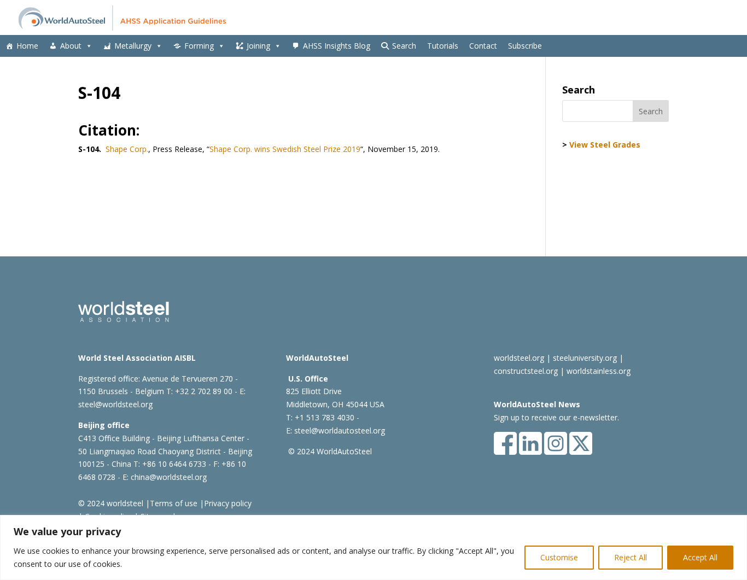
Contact (483, 45)
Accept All (700, 557)
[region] (373, 547)
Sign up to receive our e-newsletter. (556, 417)
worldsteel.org (519, 358)
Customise (559, 557)
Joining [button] (258, 45)
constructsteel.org (526, 371)
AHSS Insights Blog (336, 45)
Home (27, 45)
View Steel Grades (604, 144)
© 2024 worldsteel (110, 503)
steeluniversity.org (585, 358)
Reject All (630, 557)
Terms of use (173, 503)
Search (404, 45)
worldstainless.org (599, 371)
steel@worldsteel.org (115, 404)
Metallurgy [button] (132, 45)
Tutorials (442, 45)
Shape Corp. (127, 149)
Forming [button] (199, 45)
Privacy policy (228, 503)
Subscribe (525, 45)
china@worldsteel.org (169, 477)
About (70, 45)
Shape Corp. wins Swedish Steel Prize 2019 (284, 149)
